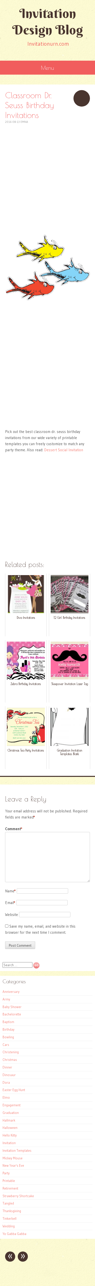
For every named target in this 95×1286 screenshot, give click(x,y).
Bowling (8, 1037)
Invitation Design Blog (47, 21)
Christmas (10, 1060)
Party (6, 1173)
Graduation (11, 1113)
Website (11, 914)
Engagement (12, 1105)
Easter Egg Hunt (14, 1090)
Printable (9, 1181)
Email (10, 902)
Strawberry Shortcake (18, 1196)
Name (10, 891)
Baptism (8, 1022)
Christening (11, 1052)
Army (6, 999)
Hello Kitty (10, 1135)
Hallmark (9, 1120)
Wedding (9, 1226)
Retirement (10, 1188)
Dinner (7, 1067)
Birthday (8, 1029)
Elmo (6, 1097)
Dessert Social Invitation (63, 449)
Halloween (10, 1128)
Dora (6, 1082)
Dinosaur (9, 1075)
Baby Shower (12, 1007)
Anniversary (11, 992)
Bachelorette (12, 1014)
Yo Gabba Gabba (14, 1234)
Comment (13, 828)
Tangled (8, 1203)
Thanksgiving (12, 1211)
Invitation (9, 1143)
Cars (6, 1045)
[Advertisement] (47, 172)
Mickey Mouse (13, 1158)
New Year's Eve (13, 1165)
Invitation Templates (17, 1150)
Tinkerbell (9, 1218)
